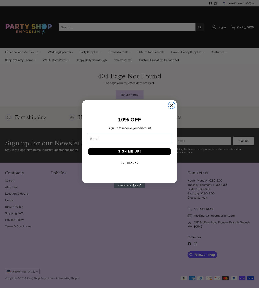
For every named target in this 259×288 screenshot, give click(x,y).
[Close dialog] (171, 105)
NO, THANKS (130, 163)
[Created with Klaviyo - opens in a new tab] (129, 185)
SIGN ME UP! (129, 151)
